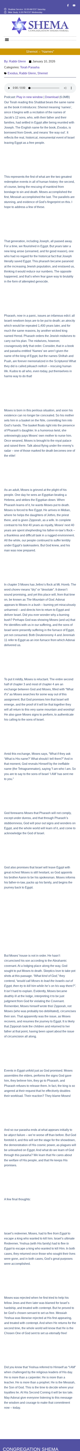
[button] (7, 40)
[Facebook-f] (68, 5)
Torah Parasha (29, 67)
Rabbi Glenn (27, 73)
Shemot (42, 73)
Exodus (13, 73)
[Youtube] (74, 5)
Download (52, 97)
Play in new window (29, 97)
